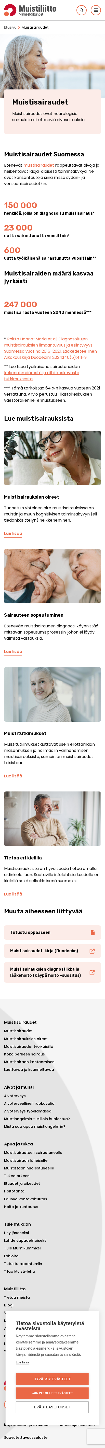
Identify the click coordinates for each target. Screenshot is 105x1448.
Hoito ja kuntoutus (21, 1206)
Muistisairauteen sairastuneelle (33, 1152)
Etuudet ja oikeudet (22, 1183)
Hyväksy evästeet (52, 1379)
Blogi (8, 1305)
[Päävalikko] (96, 10)
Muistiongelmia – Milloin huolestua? (37, 1119)
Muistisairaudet (18, 1031)
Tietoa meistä (17, 1297)
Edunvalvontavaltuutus (25, 1199)
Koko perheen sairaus (24, 1054)
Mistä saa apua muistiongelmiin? (34, 1126)
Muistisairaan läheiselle (25, 1160)
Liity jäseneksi (16, 1233)
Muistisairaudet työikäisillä (28, 1046)
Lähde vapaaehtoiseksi (25, 1240)
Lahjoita (11, 1256)
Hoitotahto (14, 1191)
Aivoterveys (15, 1096)
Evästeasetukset (52, 1407)
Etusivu (10, 27)
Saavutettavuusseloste (25, 1437)
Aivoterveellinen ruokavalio (29, 1103)
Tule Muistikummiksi (22, 1248)
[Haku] (81, 10)
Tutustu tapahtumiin (23, 1263)
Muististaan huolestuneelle (29, 1168)
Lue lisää (13, 533)
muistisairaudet (38, 165)
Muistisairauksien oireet (26, 1039)
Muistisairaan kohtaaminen (29, 1062)
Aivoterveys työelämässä (27, 1111)
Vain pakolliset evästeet (52, 1393)
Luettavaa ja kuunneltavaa (29, 1069)
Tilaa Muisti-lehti (19, 1271)
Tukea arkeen (17, 1176)
